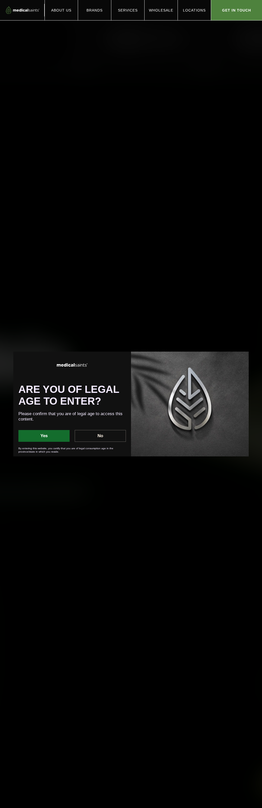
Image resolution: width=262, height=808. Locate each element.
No (100, 435)
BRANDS (94, 10)
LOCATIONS (194, 10)
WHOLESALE (161, 10)
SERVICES (128, 10)
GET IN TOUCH (236, 10)
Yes (44, 435)
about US (61, 10)
